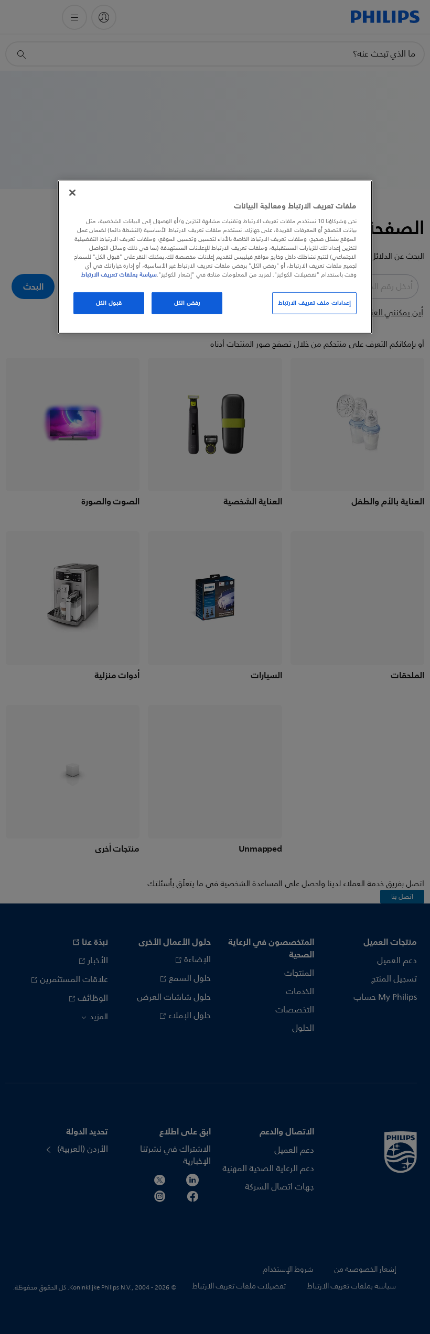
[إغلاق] (72, 192)
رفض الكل (187, 302)
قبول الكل (109, 302)
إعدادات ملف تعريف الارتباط (314, 302)
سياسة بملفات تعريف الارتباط (119, 274)
